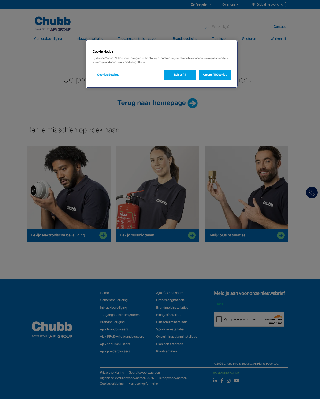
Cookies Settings (108, 74)
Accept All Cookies (215, 74)
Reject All (180, 74)
